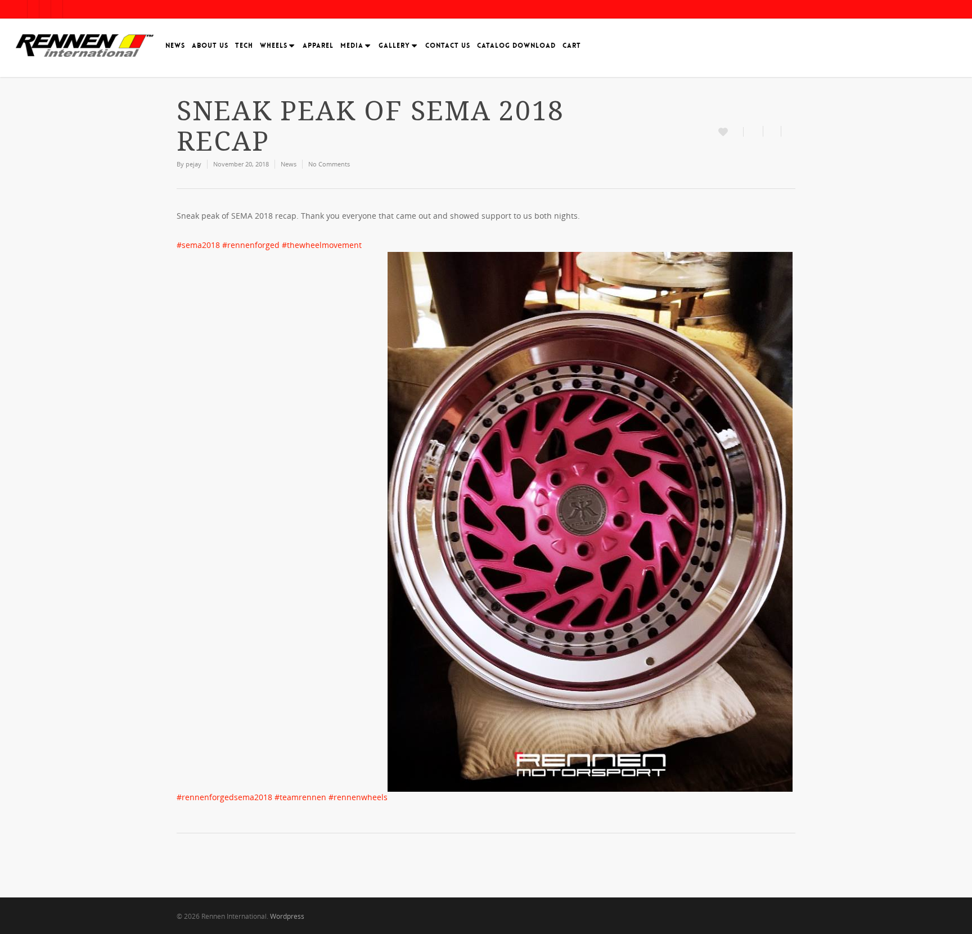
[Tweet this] (772, 131)
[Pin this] (788, 131)
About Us (210, 45)
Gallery (394, 45)
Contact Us (447, 45)
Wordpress (287, 916)
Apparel (318, 45)
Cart (571, 45)
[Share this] (753, 131)
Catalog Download (516, 45)
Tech (244, 45)
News (175, 45)
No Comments (329, 164)
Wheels (273, 45)
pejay (193, 164)
